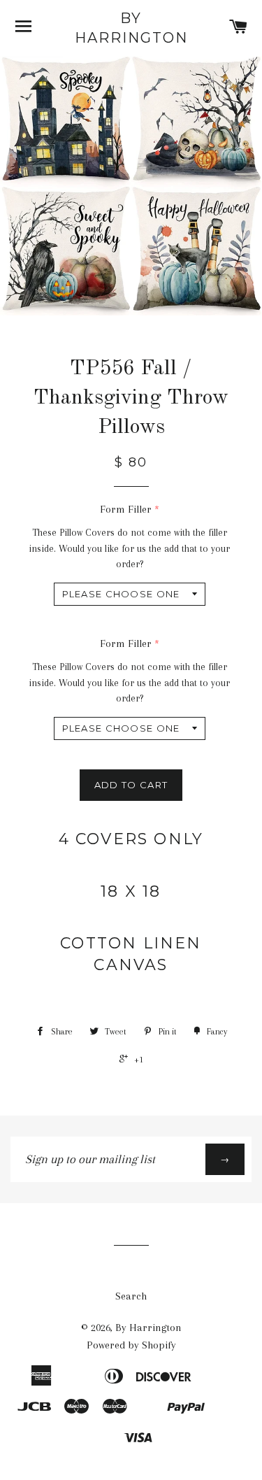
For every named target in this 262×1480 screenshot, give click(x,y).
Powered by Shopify (131, 1345)
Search (131, 1296)
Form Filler (126, 509)
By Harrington (131, 28)
